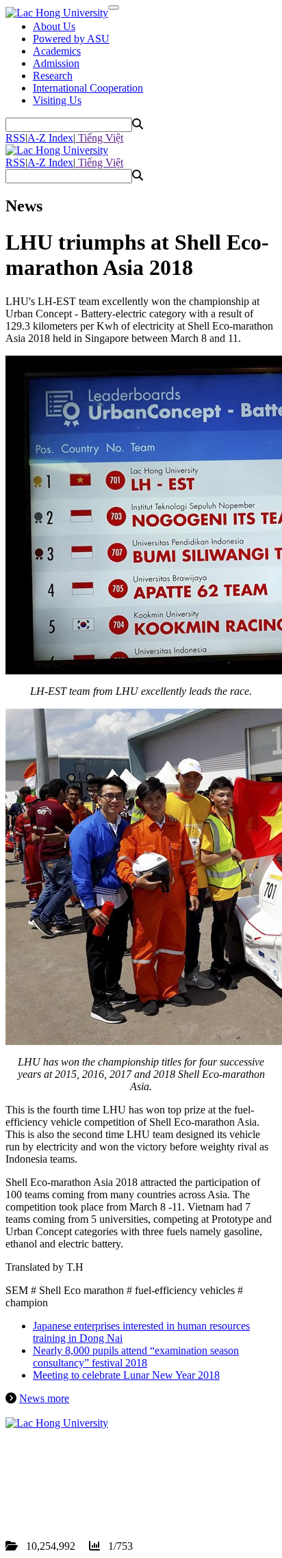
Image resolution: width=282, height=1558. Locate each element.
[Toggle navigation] (113, 7)
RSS (15, 138)
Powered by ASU (71, 38)
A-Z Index (50, 138)
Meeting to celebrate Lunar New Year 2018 (126, 1375)
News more (44, 1398)
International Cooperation (88, 88)
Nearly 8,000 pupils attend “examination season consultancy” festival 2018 (136, 1357)
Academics (57, 51)
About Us (54, 26)
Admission (56, 63)
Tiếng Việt (99, 138)
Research (53, 75)
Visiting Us (57, 100)
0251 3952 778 (85, 1484)
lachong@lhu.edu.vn (109, 1497)
